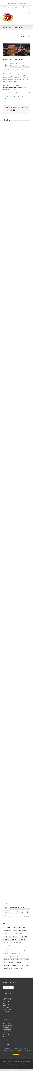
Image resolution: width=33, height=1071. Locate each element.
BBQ (4, 933)
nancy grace (23, 948)
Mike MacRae (7, 1010)
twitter (10, 968)
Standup (13, 959)
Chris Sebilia (7, 1029)
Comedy (22, 933)
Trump (5, 968)
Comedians (15, 933)
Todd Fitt (22, 965)
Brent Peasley (8, 1027)
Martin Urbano (8, 1035)
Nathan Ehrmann (7, 951)
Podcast (21, 953)
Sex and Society (21, 97)
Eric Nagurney (22, 939)
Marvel (15, 945)
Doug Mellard (7, 1011)
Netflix (24, 951)
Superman (26, 959)
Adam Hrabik (6, 927)
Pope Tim (12, 956)
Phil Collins (14, 953)
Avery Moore (6, 930)
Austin (13, 927)
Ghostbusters (17, 942)
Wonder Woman (18, 968)
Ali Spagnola (7, 1033)
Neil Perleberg (17, 951)
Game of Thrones (7, 942)
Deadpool (15, 936)
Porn (18, 956)
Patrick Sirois (6, 953)
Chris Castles (8, 998)
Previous (23, 36)
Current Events (14, 97)
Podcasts (5, 956)
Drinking (14, 939)
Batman (14, 930)
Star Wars (19, 959)
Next (28, 36)
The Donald (18, 962)
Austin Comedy (21, 927)
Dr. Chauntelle (6, 939)
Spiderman (6, 959)
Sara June (7, 1008)
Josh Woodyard (7, 945)
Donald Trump (23, 936)
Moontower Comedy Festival (10, 948)
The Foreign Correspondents (10, 965)
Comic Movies (6, 936)
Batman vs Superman (23, 930)
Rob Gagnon (24, 956)
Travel (27, 965)
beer (9, 933)
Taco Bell (11, 962)
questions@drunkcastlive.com (18, 3)
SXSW (5, 962)
